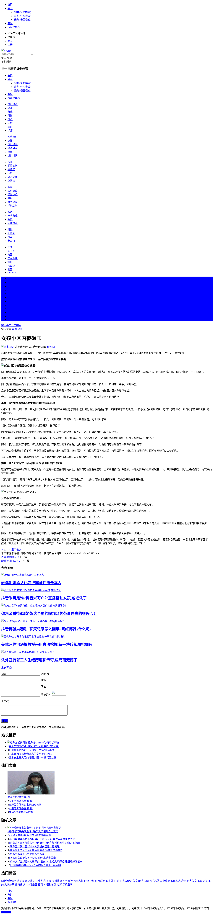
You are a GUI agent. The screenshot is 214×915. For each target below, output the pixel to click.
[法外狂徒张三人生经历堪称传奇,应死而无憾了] (107, 652)
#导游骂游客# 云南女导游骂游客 (26, 854)
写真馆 (11, 266)
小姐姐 (93, 880)
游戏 (10, 112)
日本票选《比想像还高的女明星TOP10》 (31, 754)
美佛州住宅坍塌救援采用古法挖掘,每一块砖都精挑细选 (46, 645)
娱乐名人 (176, 880)
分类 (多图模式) (22, 12)
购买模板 (13, 902)
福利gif (42, 884)
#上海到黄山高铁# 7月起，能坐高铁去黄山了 (33, 857)
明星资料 (13, 165)
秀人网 (145, 880)
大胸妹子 (9, 884)
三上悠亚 (165, 880)
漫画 (10, 269)
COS (10, 319)
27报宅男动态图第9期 (21, 801)
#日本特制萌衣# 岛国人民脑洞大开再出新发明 (35, 865)
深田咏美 (203, 880)
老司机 (11, 240)
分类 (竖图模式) (22, 16)
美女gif (137, 880)
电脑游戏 (13, 215)
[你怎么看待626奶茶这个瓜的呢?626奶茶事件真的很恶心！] (107, 605)
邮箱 (43, 680)
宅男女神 (68, 880)
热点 (10, 119)
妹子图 (11, 250)
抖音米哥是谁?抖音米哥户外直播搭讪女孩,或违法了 (44, 598)
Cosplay (12, 272)
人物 (10, 123)
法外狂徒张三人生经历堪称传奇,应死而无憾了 (39, 660)
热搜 (10, 140)
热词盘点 (13, 104)
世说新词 (13, 155)
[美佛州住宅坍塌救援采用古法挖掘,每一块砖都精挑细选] (107, 636)
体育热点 (20, 884)
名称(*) (45, 674)
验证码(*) (46, 694)
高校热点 (13, 223)
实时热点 (13, 190)
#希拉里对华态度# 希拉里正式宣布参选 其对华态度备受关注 (42, 839)
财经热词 (13, 202)
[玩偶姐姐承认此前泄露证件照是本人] (107, 574)
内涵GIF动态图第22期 (21, 812)
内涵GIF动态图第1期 (19, 797)
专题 (10, 23)
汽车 (10, 237)
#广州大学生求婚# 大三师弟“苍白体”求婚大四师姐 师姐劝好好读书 (45, 861)
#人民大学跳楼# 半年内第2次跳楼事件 (30, 835)
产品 (183, 880)
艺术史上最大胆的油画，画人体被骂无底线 (32, 757)
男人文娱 (13, 177)
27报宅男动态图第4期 (21, 808)
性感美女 (19, 880)
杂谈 (86, 880)
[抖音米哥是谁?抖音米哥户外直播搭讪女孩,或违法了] (107, 590)
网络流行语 (7, 880)
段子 (10, 301)
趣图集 (11, 180)
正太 (12, 346)
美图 (10, 254)
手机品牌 (13, 205)
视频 (10, 130)
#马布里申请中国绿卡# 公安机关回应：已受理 (34, 846)
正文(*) (5, 701)
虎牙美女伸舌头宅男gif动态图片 (26, 804)
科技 (10, 115)
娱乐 (10, 127)
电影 (59, 884)
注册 (10, 44)
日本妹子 (111, 880)
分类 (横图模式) (22, 19)
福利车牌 (51, 884)
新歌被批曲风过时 (11, 561)
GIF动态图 (31, 884)
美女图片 (13, 258)
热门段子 (13, 144)
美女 (10, 308)
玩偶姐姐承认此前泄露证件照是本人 (31, 583)
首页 (10, 4)
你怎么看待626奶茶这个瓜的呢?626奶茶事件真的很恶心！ (49, 614)
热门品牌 (154, 880)
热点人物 (78, 880)
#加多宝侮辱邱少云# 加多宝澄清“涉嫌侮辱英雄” (35, 850)
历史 (10, 173)
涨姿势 (11, 169)
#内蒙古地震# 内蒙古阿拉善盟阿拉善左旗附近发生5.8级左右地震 (44, 842)
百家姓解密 (14, 27)
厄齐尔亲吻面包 (10, 557)
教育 (10, 219)
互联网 (11, 233)
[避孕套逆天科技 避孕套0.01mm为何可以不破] (110, 742)
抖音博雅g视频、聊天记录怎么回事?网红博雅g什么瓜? (46, 629)
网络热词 (13, 137)
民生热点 (13, 194)
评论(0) (51, 346)
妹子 (119, 880)
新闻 (10, 187)
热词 (10, 108)
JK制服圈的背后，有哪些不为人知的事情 (31, 750)
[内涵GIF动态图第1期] (110, 783)
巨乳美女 (192, 880)
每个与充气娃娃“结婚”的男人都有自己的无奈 (34, 746)
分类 (10, 8)
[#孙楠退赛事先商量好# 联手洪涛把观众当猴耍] (110, 827)
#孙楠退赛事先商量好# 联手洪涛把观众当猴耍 (33, 831)
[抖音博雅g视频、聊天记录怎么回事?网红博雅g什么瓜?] (107, 621)
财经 (10, 198)
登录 (10, 41)
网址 (43, 686)
